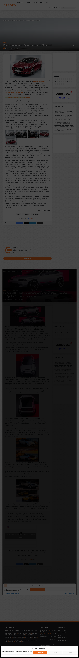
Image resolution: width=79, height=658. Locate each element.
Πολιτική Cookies (5, 655)
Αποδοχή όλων (40, 652)
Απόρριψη (55, 652)
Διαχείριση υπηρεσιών (72, 655)
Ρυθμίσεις (70, 652)
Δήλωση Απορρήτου (12, 655)
